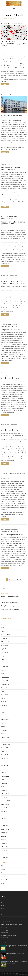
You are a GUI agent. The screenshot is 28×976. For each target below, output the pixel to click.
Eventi (2, 914)
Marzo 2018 (4, 811)
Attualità (4, 326)
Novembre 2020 (5, 744)
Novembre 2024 (5, 634)
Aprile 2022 (4, 702)
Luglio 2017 (4, 836)
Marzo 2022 (4, 705)
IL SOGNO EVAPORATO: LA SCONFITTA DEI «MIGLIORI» (13, 282)
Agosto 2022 (4, 687)
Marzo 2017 (4, 843)
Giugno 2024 (4, 652)
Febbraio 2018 (5, 815)
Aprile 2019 (4, 786)
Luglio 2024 (4, 649)
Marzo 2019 (4, 790)
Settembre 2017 (5, 829)
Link (2, 911)
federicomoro (12, 23)
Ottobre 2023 (4, 666)
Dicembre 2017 (5, 822)
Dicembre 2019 (5, 772)
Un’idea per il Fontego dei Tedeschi (11, 116)
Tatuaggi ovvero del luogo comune (10, 606)
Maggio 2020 (4, 758)
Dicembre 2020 (5, 740)
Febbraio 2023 (5, 677)
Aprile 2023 (4, 673)
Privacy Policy (18, 974)
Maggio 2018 (4, 808)
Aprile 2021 (4, 730)
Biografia (3, 908)
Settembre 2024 (5, 641)
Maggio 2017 (4, 839)
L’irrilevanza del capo (9, 430)
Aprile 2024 (4, 659)
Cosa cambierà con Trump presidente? (11, 613)
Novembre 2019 (5, 776)
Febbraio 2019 (5, 793)
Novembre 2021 (5, 716)
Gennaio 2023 (4, 680)
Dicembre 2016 (5, 853)
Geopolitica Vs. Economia (11, 330)
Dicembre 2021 (5, 712)
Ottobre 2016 (4, 857)
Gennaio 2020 (4, 769)
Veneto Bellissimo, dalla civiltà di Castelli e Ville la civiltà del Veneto (16, 962)
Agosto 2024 (4, 645)
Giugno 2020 (4, 755)
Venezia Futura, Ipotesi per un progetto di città (13, 223)
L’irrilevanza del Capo (10, 378)
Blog (2, 902)
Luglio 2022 (4, 691)
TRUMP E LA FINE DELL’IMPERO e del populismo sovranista (13, 44)
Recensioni (13, 531)
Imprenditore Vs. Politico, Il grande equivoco (12, 168)
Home (2, 899)
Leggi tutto (5, 84)
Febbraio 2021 (5, 737)
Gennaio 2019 (4, 797)
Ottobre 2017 (4, 825)
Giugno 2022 (4, 694)
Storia (2, 883)
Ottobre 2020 (4, 747)
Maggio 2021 (4, 726)
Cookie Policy (24, 974)
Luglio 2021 (4, 723)
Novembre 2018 (5, 800)
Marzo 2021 (4, 733)
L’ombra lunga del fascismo (12, 534)
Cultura (20, 473)
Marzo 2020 (4, 765)
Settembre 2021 (5, 719)
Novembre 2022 (5, 684)
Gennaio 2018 (4, 818)
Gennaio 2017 (4, 850)
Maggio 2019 (4, 783)
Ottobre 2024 (4, 638)
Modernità (5, 479)
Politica (8, 164)
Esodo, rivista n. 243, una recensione (10, 609)
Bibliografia (3, 905)
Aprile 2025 (4, 627)
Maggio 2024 (4, 656)
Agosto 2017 (4, 832)
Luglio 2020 (4, 751)
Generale (20, 23)
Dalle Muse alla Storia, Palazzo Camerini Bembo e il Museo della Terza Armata (15, 954)
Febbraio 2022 (5, 709)
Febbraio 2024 (5, 663)
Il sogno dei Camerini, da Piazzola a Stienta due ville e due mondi (16, 946)
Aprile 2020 (4, 762)
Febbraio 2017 (5, 846)
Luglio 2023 (4, 670)
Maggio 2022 (4, 698)
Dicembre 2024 (5, 631)
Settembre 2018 (5, 804)
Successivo (19, 579)
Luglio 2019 (4, 779)
